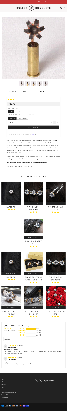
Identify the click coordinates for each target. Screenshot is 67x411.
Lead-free (12, 118)
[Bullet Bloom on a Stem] (56, 296)
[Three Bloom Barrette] (33, 192)
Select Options (10, 203)
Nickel (18, 111)
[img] (12, 345)
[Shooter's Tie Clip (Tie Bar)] (11, 296)
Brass (11, 111)
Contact (3, 384)
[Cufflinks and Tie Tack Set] (33, 296)
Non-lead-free (23, 118)
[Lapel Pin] (11, 192)
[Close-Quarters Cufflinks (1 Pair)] (33, 262)
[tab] (21, 83)
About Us (4, 382)
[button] (12, 99)
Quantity (10, 122)
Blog (2, 379)
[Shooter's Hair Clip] (56, 192)
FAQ (2, 387)
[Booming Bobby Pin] (33, 226)
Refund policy (5, 397)
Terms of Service (6, 395)
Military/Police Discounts (8, 392)
